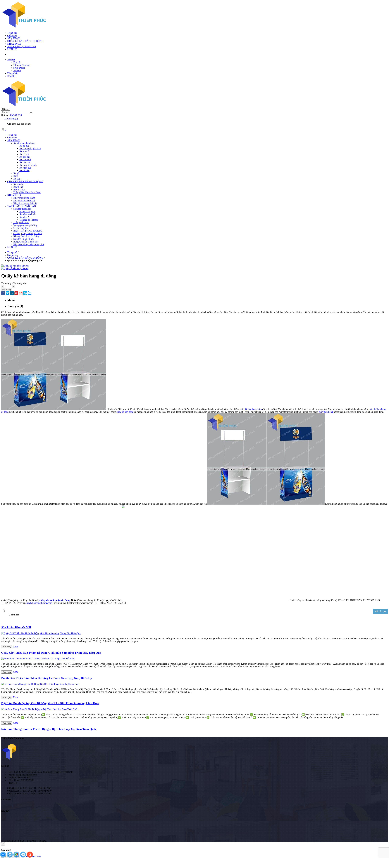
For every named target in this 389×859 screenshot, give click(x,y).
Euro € (16, 62)
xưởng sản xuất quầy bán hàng (55, 600)
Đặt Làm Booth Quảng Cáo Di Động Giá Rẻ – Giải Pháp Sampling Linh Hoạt (50, 703)
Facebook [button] (6, 799)
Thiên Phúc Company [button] (12, 738)
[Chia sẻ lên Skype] (25, 293)
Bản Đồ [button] (5, 811)
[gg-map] (16, 857)
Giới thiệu (12, 35)
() (11, 118)
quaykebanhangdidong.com (38, 603)
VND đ (17, 70)
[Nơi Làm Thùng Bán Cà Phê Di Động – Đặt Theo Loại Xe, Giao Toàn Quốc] (39, 709)
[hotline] (30, 857)
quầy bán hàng (325, 412)
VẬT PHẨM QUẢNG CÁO (21, 46)
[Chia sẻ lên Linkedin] (12, 293)
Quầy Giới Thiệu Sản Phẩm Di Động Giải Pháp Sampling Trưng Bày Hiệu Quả (51, 652)
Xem (15, 646)
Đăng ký (11, 76)
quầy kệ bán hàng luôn (251, 409)
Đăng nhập (12, 73)
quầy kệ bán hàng (125, 412)
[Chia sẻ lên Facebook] (3, 293)
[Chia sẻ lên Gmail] (21, 293)
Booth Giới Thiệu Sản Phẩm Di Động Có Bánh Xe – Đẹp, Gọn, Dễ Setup (46, 678)
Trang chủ (12, 32)
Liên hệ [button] (5, 766)
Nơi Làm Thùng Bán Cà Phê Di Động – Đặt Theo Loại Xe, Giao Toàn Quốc (48, 729)
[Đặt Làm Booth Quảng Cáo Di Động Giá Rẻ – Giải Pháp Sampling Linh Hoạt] (40, 684)
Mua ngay (6, 647)
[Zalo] (10, 857)
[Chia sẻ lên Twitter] (7, 293)
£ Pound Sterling (21, 65)
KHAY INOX (14, 43)
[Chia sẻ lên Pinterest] (16, 293)
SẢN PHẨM (13, 38)
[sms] (23, 857)
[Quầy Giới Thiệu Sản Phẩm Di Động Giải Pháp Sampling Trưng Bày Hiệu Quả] (41, 633)
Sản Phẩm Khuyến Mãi (16, 627)
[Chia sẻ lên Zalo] (29, 293)
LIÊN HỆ (12, 49)
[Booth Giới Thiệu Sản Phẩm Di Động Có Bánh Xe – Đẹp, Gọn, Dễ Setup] (38, 658)
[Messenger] (3, 857)
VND (11, 59)
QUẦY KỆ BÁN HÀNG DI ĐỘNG (25, 41)
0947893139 (16, 115)
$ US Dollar (19, 67)
